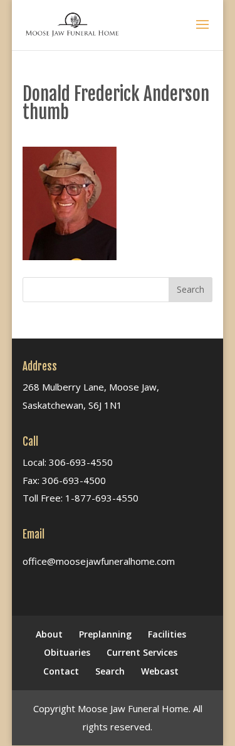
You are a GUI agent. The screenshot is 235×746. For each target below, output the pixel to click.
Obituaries (67, 652)
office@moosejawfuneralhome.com (99, 561)
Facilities (167, 634)
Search (110, 671)
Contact (61, 671)
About (49, 634)
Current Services (142, 652)
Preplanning (105, 634)
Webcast (160, 671)
